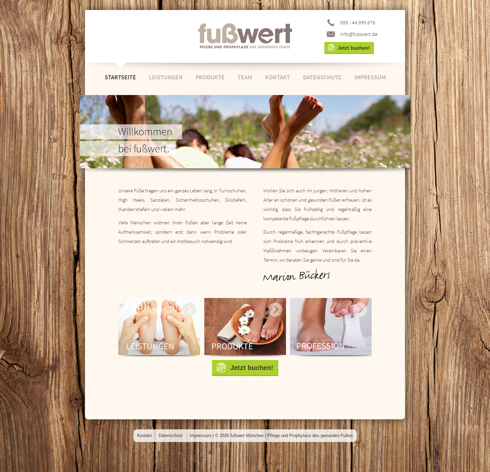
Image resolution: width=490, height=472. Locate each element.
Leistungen (166, 77)
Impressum (370, 77)
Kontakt (277, 77)
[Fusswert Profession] (331, 329)
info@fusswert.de (359, 34)
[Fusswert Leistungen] (159, 329)
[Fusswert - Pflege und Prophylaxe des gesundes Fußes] (245, 36)
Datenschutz (322, 77)
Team (245, 77)
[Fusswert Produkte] (245, 329)
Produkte (210, 77)
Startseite (120, 77)
